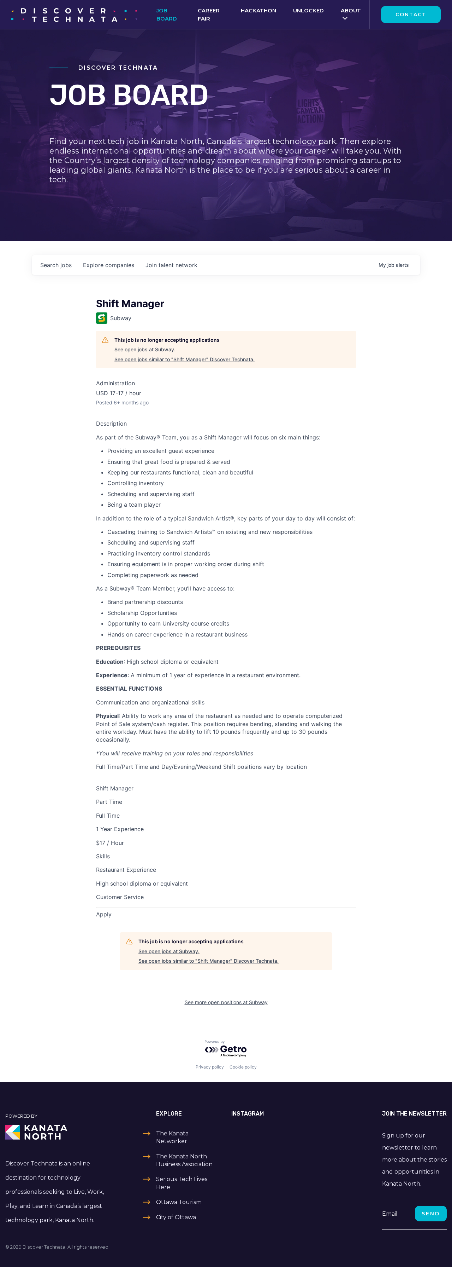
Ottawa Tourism (179, 1202)
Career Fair (209, 14)
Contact (411, 14)
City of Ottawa (176, 1217)
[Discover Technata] (74, 14)
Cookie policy (243, 1067)
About (351, 10)
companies (108, 265)
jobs (56, 265)
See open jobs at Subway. (145, 349)
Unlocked (308, 10)
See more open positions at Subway (226, 1002)
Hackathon (258, 10)
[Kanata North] (56, 1132)
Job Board (166, 14)
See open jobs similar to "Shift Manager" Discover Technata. (184, 359)
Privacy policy (210, 1067)
